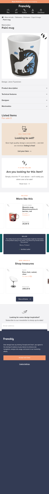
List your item (23, 151)
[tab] (24, 88)
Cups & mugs (36, 17)
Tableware (18, 17)
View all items (23, 299)
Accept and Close (24, 358)
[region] (24, 412)
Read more (23, 184)
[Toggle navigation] (8, 10)
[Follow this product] (44, 36)
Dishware (26, 17)
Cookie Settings (24, 364)
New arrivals (9, 17)
